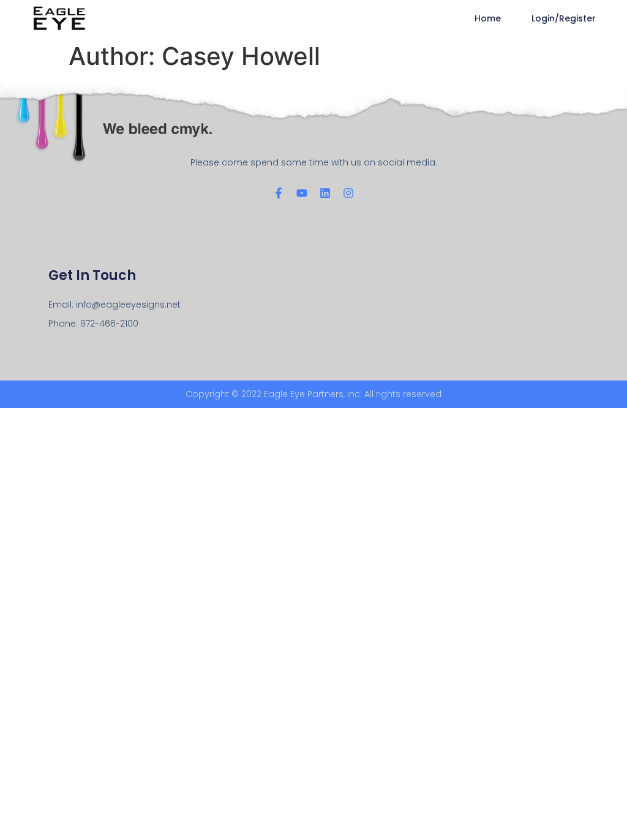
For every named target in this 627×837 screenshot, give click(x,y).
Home (488, 18)
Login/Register (563, 18)
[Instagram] (348, 193)
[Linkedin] (325, 193)
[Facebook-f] (278, 193)
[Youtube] (301, 193)
